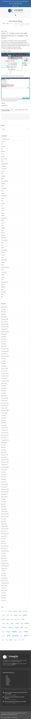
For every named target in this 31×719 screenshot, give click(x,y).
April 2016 (3, 556)
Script (26, 631)
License (3, 223)
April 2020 (3, 479)
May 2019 (3, 504)
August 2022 (4, 413)
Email (2, 186)
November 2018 (4, 516)
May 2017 (3, 541)
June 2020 (3, 474)
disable (16, 109)
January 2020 (4, 486)
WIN (2, 289)
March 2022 (4, 425)
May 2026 (3, 311)
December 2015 (4, 563)
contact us (14, 663)
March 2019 (4, 509)
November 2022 (4, 405)
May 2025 (3, 341)
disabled (20, 109)
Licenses (7, 678)
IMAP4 (2, 215)
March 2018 (4, 523)
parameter (4, 627)
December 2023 (4, 373)
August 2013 (4, 590)
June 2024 (3, 361)
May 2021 (3, 447)
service (3, 635)
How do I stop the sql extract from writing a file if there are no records (16, 693)
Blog (15, 3)
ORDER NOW (19, 3)
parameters (10, 627)
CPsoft (25, 713)
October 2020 (4, 464)
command (25, 611)
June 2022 (3, 417)
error (3, 619)
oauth (22, 623)
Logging (3, 227)
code (20, 611)
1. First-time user (5, 139)
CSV (2, 173)
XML (2, 294)
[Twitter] (13, 6)
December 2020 (4, 459)
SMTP (2, 277)
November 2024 (4, 351)
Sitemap (9, 717)
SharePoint (3, 272)
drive (20, 615)
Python (2, 255)
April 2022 (3, 422)
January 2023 (4, 400)
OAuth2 (3, 232)
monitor (12, 623)
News (2, 230)
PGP (2, 245)
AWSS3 (9, 611)
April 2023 (3, 393)
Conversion (3, 168)
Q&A (7, 23)
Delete (2, 178)
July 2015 (3, 570)
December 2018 (4, 514)
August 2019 (4, 496)
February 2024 (4, 368)
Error (2, 191)
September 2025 (5, 331)
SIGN (2, 274)
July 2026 (3, 309)
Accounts (3, 146)
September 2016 (5, 551)
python (26, 627)
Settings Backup (5, 267)
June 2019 (3, 501)
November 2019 (4, 491)
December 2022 (4, 403)
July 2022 (3, 415)
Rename (3, 262)
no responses (14, 695)
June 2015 (3, 573)
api (6, 611)
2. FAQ (2, 141)
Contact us (8, 684)
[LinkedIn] (17, 6)
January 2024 (4, 371)
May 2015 (3, 575)
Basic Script (4, 158)
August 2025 (4, 334)
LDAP (2, 220)
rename (14, 631)
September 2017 (5, 533)
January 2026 (4, 321)
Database (3, 176)
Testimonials (14, 717)
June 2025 (3, 339)
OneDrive (3, 235)
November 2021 (4, 435)
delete (15, 615)
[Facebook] (15, 6)
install (23, 619)
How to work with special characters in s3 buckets (15, 701)
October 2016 (4, 548)
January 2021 (4, 457)
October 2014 (4, 580)
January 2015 (4, 578)
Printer (2, 252)
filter (12, 619)
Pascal (17, 627)
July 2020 (3, 472)
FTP (2, 200)
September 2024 (5, 356)
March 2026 (4, 316)
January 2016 (4, 560)
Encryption (3, 188)
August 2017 (4, 536)
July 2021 (3, 445)
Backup (3, 156)
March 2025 (4, 346)
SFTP (2, 269)
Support (7, 683)
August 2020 (4, 469)
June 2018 (3, 519)
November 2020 (4, 462)
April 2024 (3, 363)
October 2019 (4, 494)
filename (8, 619)
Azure (2, 154)
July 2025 (3, 336)
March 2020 (4, 482)
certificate (15, 611)
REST (2, 264)
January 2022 (4, 430)
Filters (2, 198)
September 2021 (5, 440)
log (7, 623)
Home (3, 23)
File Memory (4, 195)
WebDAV (3, 287)
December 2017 (4, 528)
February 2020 (4, 484)
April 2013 (3, 600)
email (25, 615)
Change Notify (4, 163)
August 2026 (4, 307)
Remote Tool (4, 260)
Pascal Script (4, 240)
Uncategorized (4, 282)
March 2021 (4, 452)
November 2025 (4, 326)
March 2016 (4, 558)
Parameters (4, 237)
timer (24, 109)
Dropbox (3, 183)
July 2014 (3, 588)
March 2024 (4, 366)
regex (3, 631)
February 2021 (4, 454)
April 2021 (3, 450)
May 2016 (3, 553)
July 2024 (3, 358)
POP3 (2, 247)
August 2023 (4, 383)
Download (8, 679)
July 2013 (3, 593)
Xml (22, 640)
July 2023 (3, 385)
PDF (2, 242)
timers (26, 109)
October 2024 (4, 353)
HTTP (2, 210)
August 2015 (4, 568)
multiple (17, 623)
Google (2, 203)
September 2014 (5, 583)
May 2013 (3, 597)
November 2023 (4, 376)
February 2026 (4, 319)
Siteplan (15, 714)
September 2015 (5, 565)
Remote (8, 631)
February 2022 (4, 427)
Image (2, 213)
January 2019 (4, 511)
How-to (2, 208)
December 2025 (4, 324)
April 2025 (3, 344)
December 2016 (4, 546)
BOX (2, 161)
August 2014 (4, 585)
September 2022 (5, 410)
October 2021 (4, 437)
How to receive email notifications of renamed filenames (14, 697)
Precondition (4, 250)
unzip (10, 640)
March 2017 (4, 543)
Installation (3, 218)
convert (3, 615)
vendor (15, 639)
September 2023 (5, 380)
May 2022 (3, 420)
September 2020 (5, 467)
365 (2, 144)
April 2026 (3, 314)
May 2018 (3, 521)
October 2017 (4, 531)
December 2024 (4, 348)
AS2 (2, 149)
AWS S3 (3, 151)
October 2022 (4, 408)
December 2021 (4, 432)
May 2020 (3, 477)
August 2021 (4, 442)
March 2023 (4, 395)
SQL (2, 279)
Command (3, 166)
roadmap (20, 631)
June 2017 (3, 538)
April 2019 (3, 506)
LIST (2, 225)
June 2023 (3, 388)
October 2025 (4, 329)
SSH (6, 639)
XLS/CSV (3, 292)
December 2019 (4, 489)
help (7, 100)
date (11, 615)
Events (2, 193)
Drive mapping (4, 181)
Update (2, 284)
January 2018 (4, 526)
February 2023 (4, 398)
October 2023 (4, 378)
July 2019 (3, 499)
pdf (22, 627)
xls (19, 640)
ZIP (2, 297)
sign (21, 635)
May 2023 (3, 390)
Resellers (8, 682)
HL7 (2, 205)
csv (8, 615)
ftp (15, 619)
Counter (3, 171)
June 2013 (3, 595)
